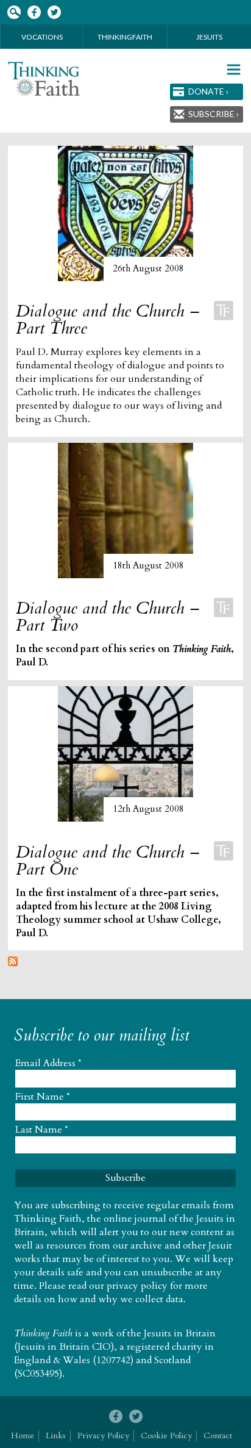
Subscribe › (213, 114)
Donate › (208, 91)
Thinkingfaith (124, 36)
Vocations (42, 36)
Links (56, 1435)
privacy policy (137, 1285)
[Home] (44, 79)
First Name (42, 1096)
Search (13, 12)
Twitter (54, 12)
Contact (217, 1435)
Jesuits (209, 36)
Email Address (48, 1063)
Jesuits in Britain (180, 1333)
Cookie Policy (166, 1435)
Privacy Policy (103, 1435)
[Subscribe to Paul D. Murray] (13, 963)
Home (22, 1435)
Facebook (33, 12)
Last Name (41, 1129)
